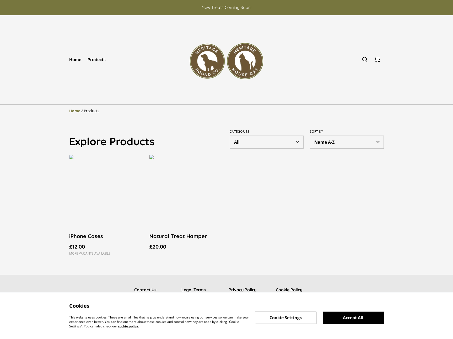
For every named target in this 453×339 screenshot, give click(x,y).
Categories (239, 131)
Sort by (316, 131)
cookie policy (128, 326)
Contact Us (145, 289)
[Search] (365, 60)
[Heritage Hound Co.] (226, 59)
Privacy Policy (242, 289)
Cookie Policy (289, 289)
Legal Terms (193, 289)
